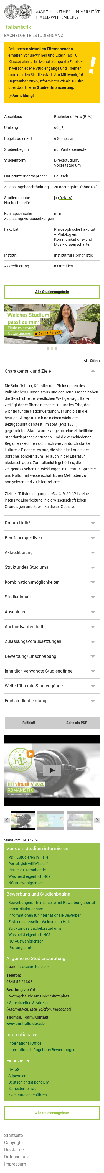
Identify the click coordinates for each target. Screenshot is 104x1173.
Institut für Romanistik (73, 255)
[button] (21, 820)
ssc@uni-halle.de (34, 967)
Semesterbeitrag (22, 1088)
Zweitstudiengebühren (27, 1095)
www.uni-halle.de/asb (25, 1023)
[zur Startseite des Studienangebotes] (52, 11)
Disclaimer (14, 1149)
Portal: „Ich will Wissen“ (28, 863)
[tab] (48, 348)
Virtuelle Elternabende (27, 870)
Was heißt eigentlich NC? (29, 876)
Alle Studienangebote (52, 292)
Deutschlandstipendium (28, 1082)
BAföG (14, 1069)
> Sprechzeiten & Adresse (27, 1003)
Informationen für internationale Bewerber (44, 915)
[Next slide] (97, 820)
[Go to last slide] (7, 820)
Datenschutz (16, 1156)
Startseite (13, 1135)
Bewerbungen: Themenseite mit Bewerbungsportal (51, 902)
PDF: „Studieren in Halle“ (29, 857)
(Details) (65, 198)
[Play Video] (52, 770)
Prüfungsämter (21, 947)
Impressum (15, 1164)
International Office (24, 1043)
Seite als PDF (76, 723)
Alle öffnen (92, 361)
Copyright (13, 1142)
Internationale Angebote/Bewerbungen (41, 1049)
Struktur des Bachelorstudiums (35, 928)
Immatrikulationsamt (26, 909)
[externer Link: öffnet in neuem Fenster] (52, 341)
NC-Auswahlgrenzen (26, 883)
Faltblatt (28, 723)
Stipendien (17, 1076)
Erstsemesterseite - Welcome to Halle (39, 921)
